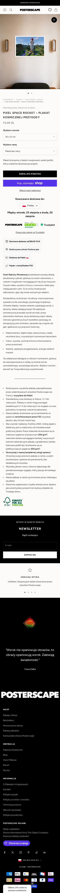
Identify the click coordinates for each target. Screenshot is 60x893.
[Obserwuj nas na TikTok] (36, 852)
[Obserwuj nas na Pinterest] (28, 852)
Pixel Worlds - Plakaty (34, 99)
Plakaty (19, 99)
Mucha (6, 770)
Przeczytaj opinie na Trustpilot (30, 232)
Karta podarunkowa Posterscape (18, 736)
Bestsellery (8, 720)
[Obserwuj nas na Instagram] (20, 852)
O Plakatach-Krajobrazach (15, 784)
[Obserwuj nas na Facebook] (4, 852)
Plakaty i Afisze (10, 715)
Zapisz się (30, 555)
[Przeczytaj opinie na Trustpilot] (30, 225)
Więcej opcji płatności (30, 190)
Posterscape (8, 99)
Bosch (6, 765)
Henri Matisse (9, 760)
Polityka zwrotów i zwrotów (16, 799)
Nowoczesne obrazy (13, 725)
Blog (5, 755)
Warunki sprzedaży (12, 810)
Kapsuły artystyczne (13, 750)
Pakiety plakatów (11, 730)
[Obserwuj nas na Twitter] (12, 852)
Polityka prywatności (13, 815)
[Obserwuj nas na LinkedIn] (44, 852)
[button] (17, 889)
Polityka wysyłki (10, 794)
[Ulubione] (50, 9)
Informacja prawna (12, 804)
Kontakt (7, 789)
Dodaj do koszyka (30, 174)
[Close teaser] (32, 883)
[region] (30, 577)
